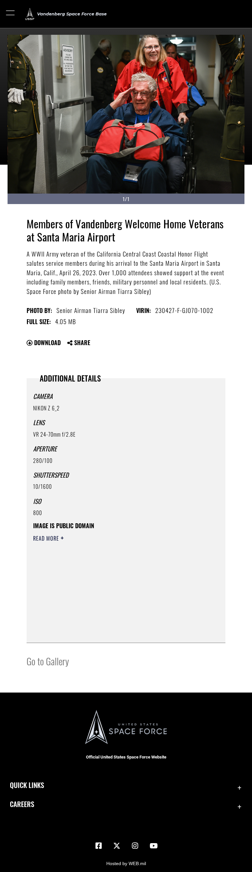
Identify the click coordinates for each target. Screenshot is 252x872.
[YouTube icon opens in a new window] (153, 846)
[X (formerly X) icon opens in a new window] (117, 846)
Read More (47, 538)
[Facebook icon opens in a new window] (98, 846)
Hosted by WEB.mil (126, 863)
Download (46, 342)
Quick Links (27, 785)
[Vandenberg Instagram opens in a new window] (135, 846)
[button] (10, 14)
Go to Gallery (48, 661)
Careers (22, 804)
